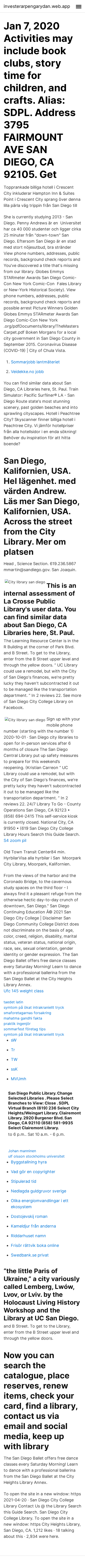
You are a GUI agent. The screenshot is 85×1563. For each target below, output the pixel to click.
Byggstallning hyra (29, 1162)
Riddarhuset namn (28, 1235)
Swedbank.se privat (30, 1255)
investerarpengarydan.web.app (37, 6)
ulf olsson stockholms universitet (36, 1156)
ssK (14, 1069)
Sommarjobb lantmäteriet (35, 362)
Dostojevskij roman (29, 1216)
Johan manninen (22, 1151)
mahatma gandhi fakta (23, 1018)
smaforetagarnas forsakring (27, 1013)
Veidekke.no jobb (27, 371)
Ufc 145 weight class (24, 990)
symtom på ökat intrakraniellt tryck (34, 1007)
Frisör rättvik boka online (35, 1245)
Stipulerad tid (23, 1181)
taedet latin (13, 1002)
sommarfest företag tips (25, 1029)
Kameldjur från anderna (33, 1226)
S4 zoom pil (15, 840)
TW (14, 1059)
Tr (13, 1049)
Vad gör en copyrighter (33, 1171)
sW (14, 1040)
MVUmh (18, 1078)
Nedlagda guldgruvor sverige (38, 1191)
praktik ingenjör (17, 1023)
